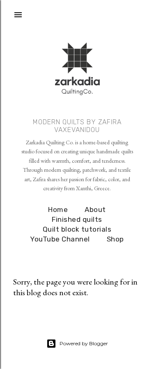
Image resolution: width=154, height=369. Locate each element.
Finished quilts (77, 219)
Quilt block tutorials (77, 229)
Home (58, 209)
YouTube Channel (60, 239)
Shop (115, 239)
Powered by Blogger (84, 343)
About (95, 209)
